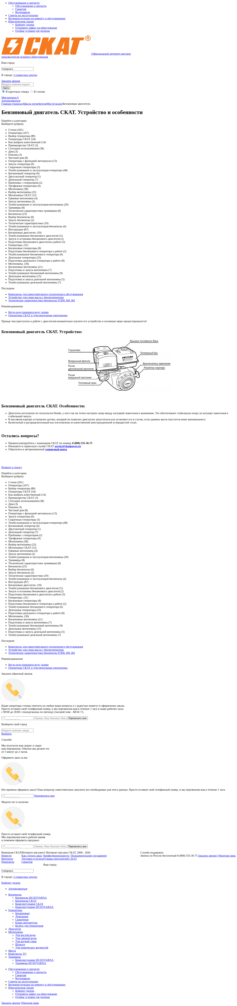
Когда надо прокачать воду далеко (28, 312)
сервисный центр (56, 449)
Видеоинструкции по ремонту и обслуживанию (36, 18)
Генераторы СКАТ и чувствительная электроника (37, 315)
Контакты (7, 858)
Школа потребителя (34, 103)
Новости (6, 855)
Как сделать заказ (32, 855)
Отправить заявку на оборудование (36, 27)
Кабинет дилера (24, 24)
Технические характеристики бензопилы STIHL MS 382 (41, 300)
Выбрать (6, 733)
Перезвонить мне (44, 795)
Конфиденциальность (56, 855)
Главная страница (11, 103)
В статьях (39, 91)
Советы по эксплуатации (23, 15)
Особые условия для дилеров (32, 30)
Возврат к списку (11, 467)
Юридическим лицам (21, 21)
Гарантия (20, 9)
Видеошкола (22, 12)
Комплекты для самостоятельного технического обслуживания (45, 294)
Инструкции (54, 103)
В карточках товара (17, 91)
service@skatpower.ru (68, 446)
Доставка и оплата (32, 858)
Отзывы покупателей (60, 858)
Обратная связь (30, 1002)
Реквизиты (7, 861)
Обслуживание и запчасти (24, 2)
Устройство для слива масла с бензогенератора (36, 297)
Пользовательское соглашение (89, 855)
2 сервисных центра (25, 75)
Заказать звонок (10, 80)
